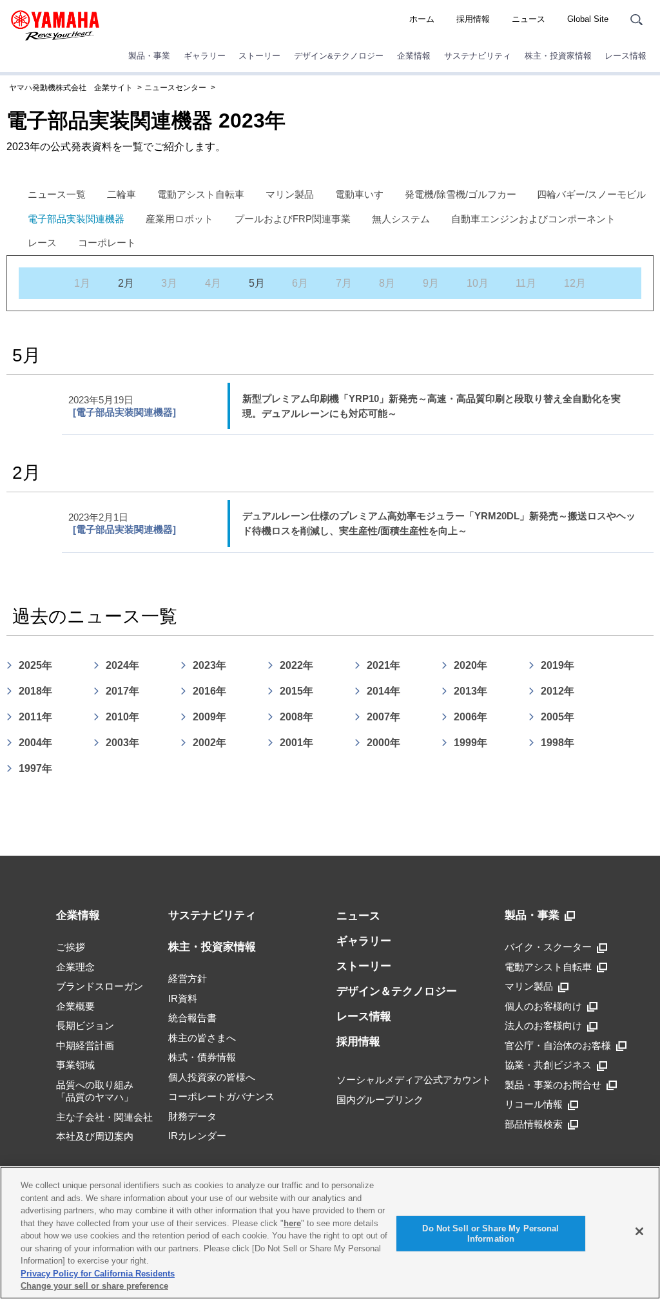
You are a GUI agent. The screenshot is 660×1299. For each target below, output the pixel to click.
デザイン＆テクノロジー (396, 991)
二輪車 (121, 194)
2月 (126, 283)
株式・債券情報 (202, 1057)
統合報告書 (192, 1017)
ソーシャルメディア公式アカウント (413, 1079)
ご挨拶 (70, 946)
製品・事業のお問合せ (553, 1084)
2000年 (383, 742)
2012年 (557, 691)
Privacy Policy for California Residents (98, 1273)
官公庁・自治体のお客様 (558, 1045)
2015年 (296, 691)
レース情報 (625, 56)
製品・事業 (149, 56)
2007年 (383, 716)
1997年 (35, 768)
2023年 (209, 665)
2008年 (296, 716)
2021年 (383, 665)
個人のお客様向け (543, 1006)
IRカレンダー (197, 1135)
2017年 (122, 691)
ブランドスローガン (99, 986)
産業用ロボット (179, 218)
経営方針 (187, 978)
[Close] (639, 1231)
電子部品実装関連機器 (76, 218)
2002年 (209, 742)
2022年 (296, 665)
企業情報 (414, 56)
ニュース (528, 19)
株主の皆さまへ (202, 1037)
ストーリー (259, 56)
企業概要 (75, 1006)
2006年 (470, 716)
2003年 (122, 742)
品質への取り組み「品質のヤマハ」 (94, 1091)
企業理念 (75, 966)
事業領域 (75, 1064)
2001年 (296, 742)
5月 (257, 283)
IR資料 (182, 998)
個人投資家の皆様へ (211, 1077)
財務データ (192, 1116)
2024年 (122, 665)
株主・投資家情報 (558, 56)
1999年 (470, 742)
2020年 (470, 665)
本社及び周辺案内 (94, 1136)
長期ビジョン (85, 1025)
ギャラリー (205, 56)
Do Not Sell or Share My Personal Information (490, 1234)
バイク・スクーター (548, 946)
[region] (330, 1232)
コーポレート (107, 242)
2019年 (557, 665)
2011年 (35, 716)
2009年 (209, 716)
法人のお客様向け (543, 1025)
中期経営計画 (85, 1045)
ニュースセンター (175, 87)
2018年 (35, 691)
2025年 (35, 665)
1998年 (557, 742)
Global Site (587, 19)
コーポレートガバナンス (221, 1096)
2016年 (209, 691)
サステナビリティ (477, 56)
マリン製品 (290, 194)
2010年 (122, 716)
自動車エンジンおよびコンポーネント (533, 218)
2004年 (35, 742)
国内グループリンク (379, 1099)
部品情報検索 (534, 1124)
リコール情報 (534, 1104)
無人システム (401, 218)
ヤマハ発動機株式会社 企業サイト (71, 87)
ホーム (421, 19)
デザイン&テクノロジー (338, 56)
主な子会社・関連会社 (104, 1116)
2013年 (470, 691)
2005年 (557, 716)
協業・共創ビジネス (548, 1064)
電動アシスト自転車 (200, 194)
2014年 (383, 691)
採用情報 (473, 19)
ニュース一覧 (57, 194)
